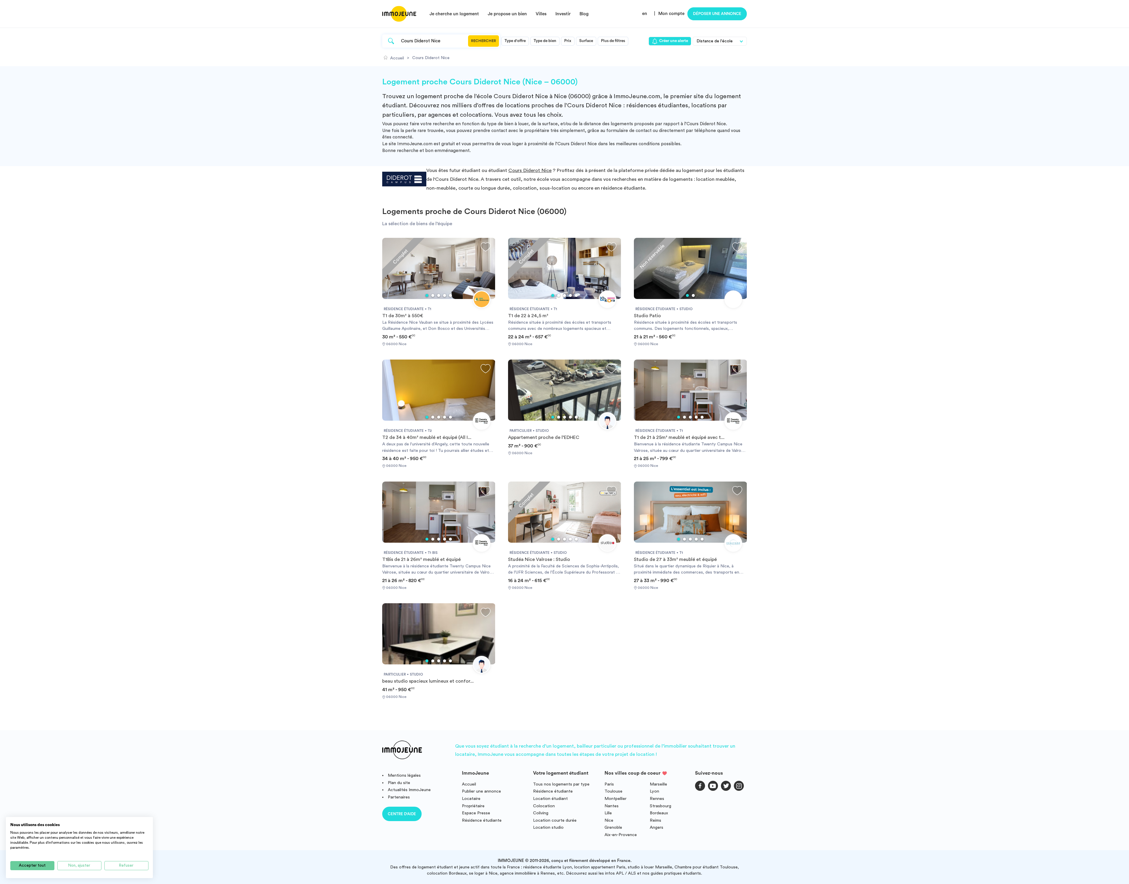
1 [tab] (426, 295)
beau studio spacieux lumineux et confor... (428, 681)
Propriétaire (473, 806)
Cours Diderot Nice (530, 170)
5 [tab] (450, 295)
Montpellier (615, 798)
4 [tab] (444, 295)
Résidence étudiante (482, 820)
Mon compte (671, 13)
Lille (608, 813)
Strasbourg (660, 806)
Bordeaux (659, 813)
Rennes (657, 798)
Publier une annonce (481, 791)
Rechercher (483, 41)
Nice (608, 820)
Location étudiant (550, 798)
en (644, 13)
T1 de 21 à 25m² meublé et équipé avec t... (679, 437)
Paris (609, 784)
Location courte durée (555, 820)
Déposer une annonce (717, 14)
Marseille (658, 784)
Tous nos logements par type (561, 784)
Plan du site (399, 783)
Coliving (540, 813)
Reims (655, 820)
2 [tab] (432, 295)
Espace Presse (476, 813)
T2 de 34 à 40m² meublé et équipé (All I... (426, 437)
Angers (656, 827)
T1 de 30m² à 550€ (402, 315)
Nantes (611, 806)
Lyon (654, 791)
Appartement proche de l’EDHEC (543, 437)
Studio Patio (647, 315)
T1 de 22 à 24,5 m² (528, 315)
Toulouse (613, 791)
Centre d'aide (402, 814)
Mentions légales (404, 775)
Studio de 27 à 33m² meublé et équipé (675, 559)
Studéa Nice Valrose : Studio (539, 559)
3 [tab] (438, 295)
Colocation (544, 806)
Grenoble (613, 827)
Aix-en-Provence (620, 835)
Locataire (471, 798)
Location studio (548, 827)
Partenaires (399, 797)
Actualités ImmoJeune (409, 790)
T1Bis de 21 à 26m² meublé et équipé (421, 559)
